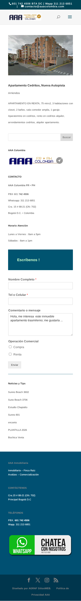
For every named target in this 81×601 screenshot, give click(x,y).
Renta (17, 354)
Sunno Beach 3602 (18, 392)
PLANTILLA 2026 (17, 430)
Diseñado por (31, 588)
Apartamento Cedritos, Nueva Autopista (36, 85)
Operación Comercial (23, 341)
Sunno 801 (14, 414)
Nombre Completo (22, 279)
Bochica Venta (16, 437)
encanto (12, 422)
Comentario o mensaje (24, 310)
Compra (18, 347)
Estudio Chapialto (17, 407)
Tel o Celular (18, 294)
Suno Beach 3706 (18, 399)
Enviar (14, 364)
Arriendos (14, 92)
